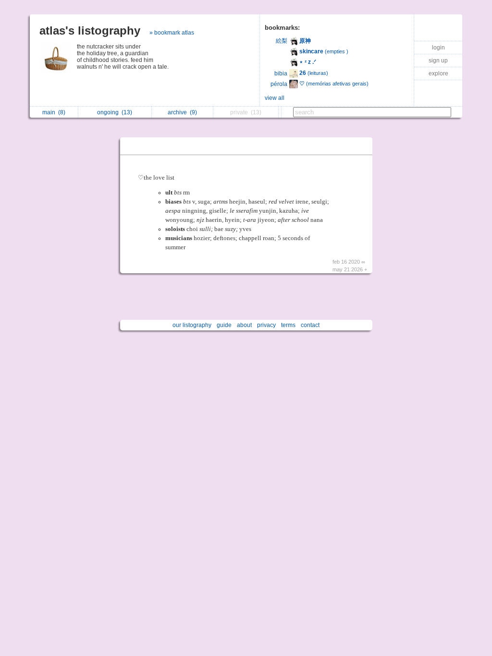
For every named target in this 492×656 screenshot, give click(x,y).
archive (182, 112)
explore (438, 73)
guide (224, 325)
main (53, 112)
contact (310, 325)
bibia (280, 73)
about (244, 325)
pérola (279, 84)
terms (288, 325)
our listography (191, 325)
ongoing (114, 112)
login (438, 47)
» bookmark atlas (171, 32)
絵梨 (281, 40)
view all (274, 98)
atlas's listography (89, 30)
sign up (438, 60)
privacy (266, 325)
